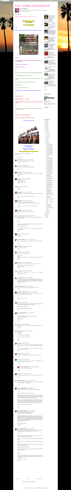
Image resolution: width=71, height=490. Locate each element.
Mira (18, 302)
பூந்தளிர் (18, 353)
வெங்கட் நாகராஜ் (19, 172)
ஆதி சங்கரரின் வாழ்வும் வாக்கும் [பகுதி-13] (49, 158)
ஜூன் (47, 140)
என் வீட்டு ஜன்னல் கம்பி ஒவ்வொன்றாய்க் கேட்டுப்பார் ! (52, 82)
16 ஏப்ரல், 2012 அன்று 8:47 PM (28, 159)
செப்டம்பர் (47, 136)
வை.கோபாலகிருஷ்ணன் (24, 8)
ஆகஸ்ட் (47, 137)
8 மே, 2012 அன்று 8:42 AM (23, 302)
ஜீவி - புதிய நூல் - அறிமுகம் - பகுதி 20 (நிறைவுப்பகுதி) (51, 53)
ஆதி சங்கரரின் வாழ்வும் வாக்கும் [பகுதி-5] (49, 178)
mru (18, 359)
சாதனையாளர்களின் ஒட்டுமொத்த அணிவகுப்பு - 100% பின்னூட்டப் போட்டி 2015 (52, 45)
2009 (46, 217)
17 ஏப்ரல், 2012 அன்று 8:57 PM (26, 262)
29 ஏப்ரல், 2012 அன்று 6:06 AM (28, 286)
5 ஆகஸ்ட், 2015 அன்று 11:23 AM (25, 353)
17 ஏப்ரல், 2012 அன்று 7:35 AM (27, 200)
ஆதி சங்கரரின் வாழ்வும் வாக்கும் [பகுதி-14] (49, 153)
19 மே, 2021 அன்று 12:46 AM (30, 428)
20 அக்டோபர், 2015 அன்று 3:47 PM (24, 359)
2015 (46, 127)
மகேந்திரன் (19, 178)
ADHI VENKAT (19, 246)
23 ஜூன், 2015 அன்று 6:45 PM (25, 343)
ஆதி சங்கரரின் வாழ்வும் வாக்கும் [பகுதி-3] (49, 182)
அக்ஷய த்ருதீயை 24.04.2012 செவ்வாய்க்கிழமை (49, 176)
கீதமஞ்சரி (18, 343)
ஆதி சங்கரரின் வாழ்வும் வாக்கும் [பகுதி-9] (49, 167)
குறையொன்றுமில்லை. (20, 159)
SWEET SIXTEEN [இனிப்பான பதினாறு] (52, 16)
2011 (46, 214)
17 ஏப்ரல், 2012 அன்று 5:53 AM (23, 186)
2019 (46, 122)
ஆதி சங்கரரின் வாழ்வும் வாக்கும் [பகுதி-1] (49, 187)
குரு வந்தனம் (48, 156)
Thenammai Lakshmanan (21, 239)
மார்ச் (47, 210)
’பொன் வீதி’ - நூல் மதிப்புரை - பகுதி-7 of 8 (52, 37)
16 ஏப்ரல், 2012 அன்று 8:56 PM (23, 165)
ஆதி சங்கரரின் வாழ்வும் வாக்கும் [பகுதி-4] (49, 180)
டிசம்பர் (47, 132)
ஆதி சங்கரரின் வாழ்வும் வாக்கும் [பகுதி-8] (49, 169)
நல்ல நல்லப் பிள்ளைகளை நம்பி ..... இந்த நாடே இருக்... (49, 208)
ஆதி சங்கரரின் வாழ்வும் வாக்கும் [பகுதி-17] (49, 146)
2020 (46, 120)
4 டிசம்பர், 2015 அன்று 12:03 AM (30, 380)
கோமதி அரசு (19, 262)
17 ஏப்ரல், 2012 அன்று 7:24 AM (27, 192)
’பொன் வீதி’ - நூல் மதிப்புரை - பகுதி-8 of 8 (52, 74)
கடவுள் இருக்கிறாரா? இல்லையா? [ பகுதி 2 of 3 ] (49, 194)
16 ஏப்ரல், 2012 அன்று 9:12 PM (27, 172)
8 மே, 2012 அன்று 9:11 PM (30, 312)
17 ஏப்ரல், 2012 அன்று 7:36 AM (27, 210)
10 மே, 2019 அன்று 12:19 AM (30, 410)
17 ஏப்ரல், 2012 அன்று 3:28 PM (26, 246)
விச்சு (18, 186)
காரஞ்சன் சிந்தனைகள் (20, 286)
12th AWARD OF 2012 (52, 30)
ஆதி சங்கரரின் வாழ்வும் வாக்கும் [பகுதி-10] (49, 165)
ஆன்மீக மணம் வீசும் (20, 330)
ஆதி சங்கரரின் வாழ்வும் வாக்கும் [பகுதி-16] (49, 149)
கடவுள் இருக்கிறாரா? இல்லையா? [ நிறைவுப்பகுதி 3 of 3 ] (49, 191)
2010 (46, 215)
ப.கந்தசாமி (19, 324)
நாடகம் (19, 154)
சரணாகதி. (19, 373)
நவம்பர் (47, 133)
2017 (46, 124)
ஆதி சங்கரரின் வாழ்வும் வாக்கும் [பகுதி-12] (49, 160)
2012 (46, 131)
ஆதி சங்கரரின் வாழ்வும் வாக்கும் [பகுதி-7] (49, 171)
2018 (46, 123)
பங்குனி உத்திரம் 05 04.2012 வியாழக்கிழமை (48, 205)
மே (46, 141)
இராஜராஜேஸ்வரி (19, 192)
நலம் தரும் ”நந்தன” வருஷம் (50, 198)
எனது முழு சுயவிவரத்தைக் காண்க (24, 11)
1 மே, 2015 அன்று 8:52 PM (25, 324)
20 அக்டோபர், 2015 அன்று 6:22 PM (33, 366)
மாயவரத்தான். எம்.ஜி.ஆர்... (21, 380)
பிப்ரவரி (47, 211)
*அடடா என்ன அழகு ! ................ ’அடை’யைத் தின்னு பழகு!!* (52, 24)
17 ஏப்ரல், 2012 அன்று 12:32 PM (30, 239)
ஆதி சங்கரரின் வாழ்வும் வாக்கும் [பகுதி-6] (49, 173)
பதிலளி (18, 162)
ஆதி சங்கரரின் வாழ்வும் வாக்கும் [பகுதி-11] (49, 163)
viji (17, 165)
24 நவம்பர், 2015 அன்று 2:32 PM (25, 373)
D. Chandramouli (20, 277)
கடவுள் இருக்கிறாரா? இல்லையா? (49, 197)
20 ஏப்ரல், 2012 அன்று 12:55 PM (28, 277)
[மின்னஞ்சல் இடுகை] (32, 153)
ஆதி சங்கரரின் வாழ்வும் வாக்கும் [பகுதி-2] (49, 185)
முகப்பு (28, 478)
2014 (46, 128)
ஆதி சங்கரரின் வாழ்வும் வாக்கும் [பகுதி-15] (49, 151)
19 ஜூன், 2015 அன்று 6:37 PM (28, 330)
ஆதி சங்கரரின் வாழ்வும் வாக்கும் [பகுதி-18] (49, 144)
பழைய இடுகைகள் (39, 478)
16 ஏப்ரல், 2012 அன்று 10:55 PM (25, 178)
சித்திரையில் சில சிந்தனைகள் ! (48, 189)
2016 (46, 126)
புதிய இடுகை (17, 478)
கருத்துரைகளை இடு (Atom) (31, 481)
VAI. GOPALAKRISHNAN (32, 6)
